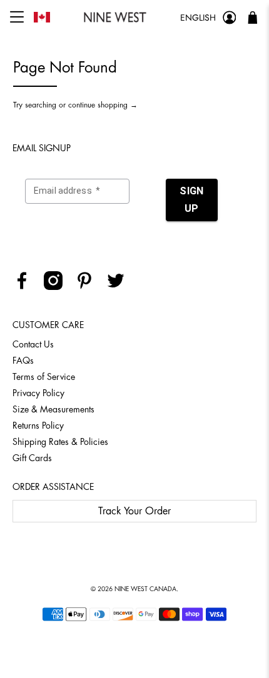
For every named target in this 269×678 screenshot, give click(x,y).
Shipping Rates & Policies (60, 441)
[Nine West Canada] (115, 17)
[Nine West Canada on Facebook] (27, 286)
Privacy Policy (38, 393)
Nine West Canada (145, 589)
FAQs (23, 360)
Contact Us (33, 344)
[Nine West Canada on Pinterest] (89, 286)
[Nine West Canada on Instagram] (58, 286)
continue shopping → (103, 105)
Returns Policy (38, 425)
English (198, 17)
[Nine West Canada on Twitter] (120, 286)
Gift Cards (32, 458)
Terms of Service (44, 376)
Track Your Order (134, 511)
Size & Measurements (53, 409)
